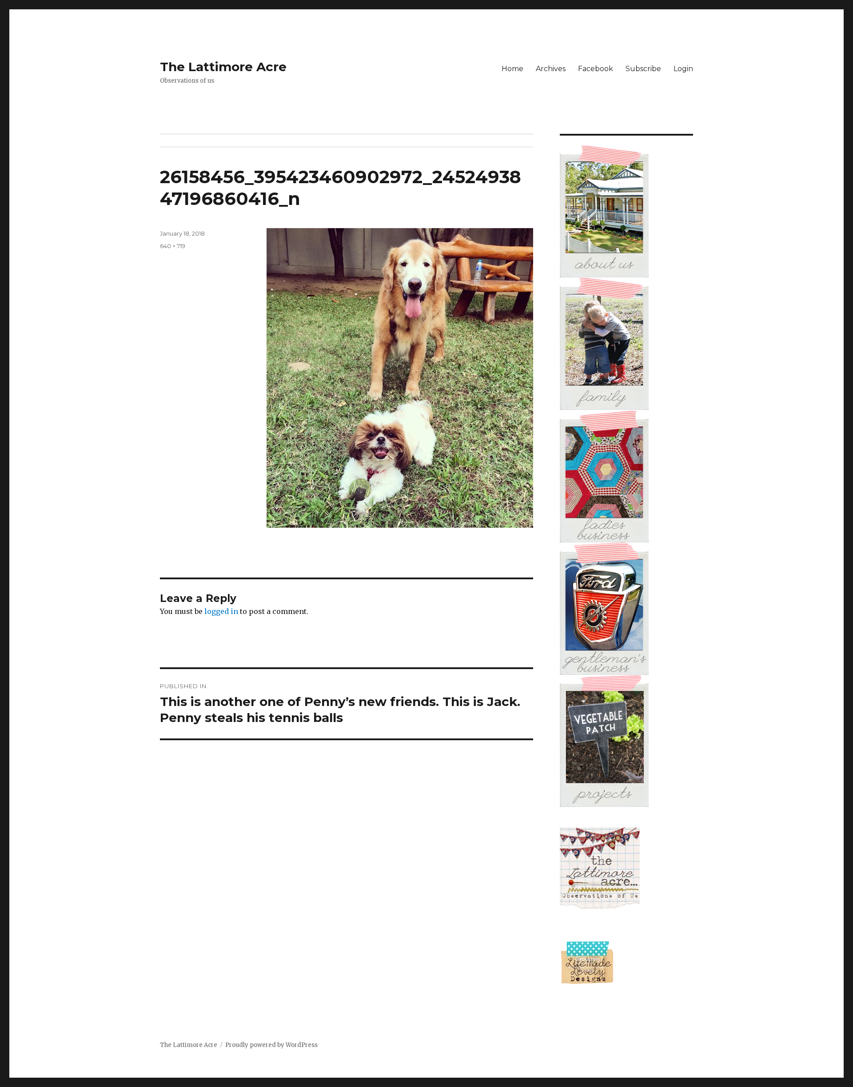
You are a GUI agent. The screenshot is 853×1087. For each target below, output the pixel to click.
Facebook (595, 68)
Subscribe (643, 68)
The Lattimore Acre (223, 66)
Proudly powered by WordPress (271, 1045)
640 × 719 (172, 245)
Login (683, 68)
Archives (551, 68)
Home (512, 68)
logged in (221, 611)
